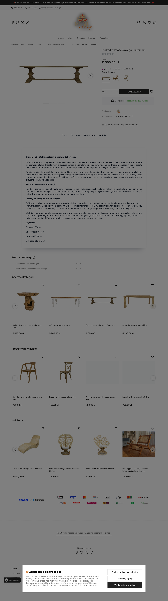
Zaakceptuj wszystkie (125, 585)
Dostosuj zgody (124, 578)
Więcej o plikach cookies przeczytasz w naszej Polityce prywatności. (65, 585)
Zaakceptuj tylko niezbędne (125, 572)
